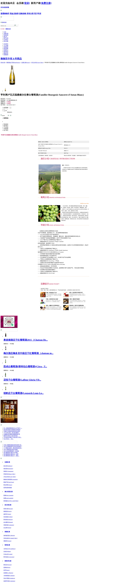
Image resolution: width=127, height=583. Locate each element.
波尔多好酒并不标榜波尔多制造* (12, 429)
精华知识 (6, 51)
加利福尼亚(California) (9, 535)
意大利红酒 (8, 505)
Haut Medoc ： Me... (9, 438)
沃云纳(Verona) (7, 527)
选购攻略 (22, 13)
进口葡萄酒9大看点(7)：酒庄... (11, 455)
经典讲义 (6, 50)
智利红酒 (7, 545)
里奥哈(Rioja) (7, 567)
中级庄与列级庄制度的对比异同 (12, 431)
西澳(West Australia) (8, 495)
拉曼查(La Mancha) (8, 572)
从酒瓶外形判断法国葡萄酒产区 (12, 434)
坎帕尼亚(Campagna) (9, 525)
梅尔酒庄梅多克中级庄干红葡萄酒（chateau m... (28, 353)
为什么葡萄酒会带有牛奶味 (11, 449)
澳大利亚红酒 (9, 491)
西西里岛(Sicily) (8, 511)
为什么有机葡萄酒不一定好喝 (11, 451)
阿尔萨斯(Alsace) (8, 484)
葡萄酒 (7, 28)
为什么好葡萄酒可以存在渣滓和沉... (13, 446)
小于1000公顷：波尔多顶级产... (12, 432)
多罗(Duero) (7, 570)
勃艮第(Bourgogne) (8, 468)
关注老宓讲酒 (5, 7)
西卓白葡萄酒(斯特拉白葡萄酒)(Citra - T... (25, 366)
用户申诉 (37, 13)
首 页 (5, 32)
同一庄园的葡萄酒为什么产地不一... (13, 428)
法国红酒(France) (25, 62)
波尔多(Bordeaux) (8, 466)
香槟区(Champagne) (8, 471)
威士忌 (5, 36)
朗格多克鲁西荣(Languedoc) (11, 479)
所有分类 (30, 13)
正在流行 (6, 43)
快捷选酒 (6, 35)
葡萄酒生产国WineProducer (13, 62)
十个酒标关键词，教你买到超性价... (13, 448)
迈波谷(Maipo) (7, 551)
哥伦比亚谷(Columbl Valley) (10, 538)
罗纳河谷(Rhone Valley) (9, 474)
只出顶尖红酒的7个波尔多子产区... (12, 437)
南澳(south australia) (8, 498)
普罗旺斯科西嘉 (8, 487)
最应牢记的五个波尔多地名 (11, 435)
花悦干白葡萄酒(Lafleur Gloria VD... (22, 379)
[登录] (27, 3)
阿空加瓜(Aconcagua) (9, 557)
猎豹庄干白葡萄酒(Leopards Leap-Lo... (24, 393)
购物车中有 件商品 (11, 58)
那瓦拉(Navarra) (8, 564)
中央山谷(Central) (8, 554)
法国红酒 (6, 33)
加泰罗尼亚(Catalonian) (9, 581)
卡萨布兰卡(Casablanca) (9, 548)
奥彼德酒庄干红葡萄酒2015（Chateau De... (26, 340)
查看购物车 (5, 13)
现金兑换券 (14, 13)
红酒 (10, 28)
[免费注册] (45, 3)
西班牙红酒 (8, 561)
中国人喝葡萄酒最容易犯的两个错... (13, 445)
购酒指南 (6, 54)
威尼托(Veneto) (7, 514)
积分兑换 (6, 41)
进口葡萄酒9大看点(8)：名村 (11, 454)
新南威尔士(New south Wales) (11, 500)
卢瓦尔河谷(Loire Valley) (37, 62)
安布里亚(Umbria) (8, 516)
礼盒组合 (6, 39)
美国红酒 (7, 531)
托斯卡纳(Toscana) (8, 508)
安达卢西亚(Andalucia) (9, 578)
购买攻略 (6, 48)
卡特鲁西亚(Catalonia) (9, 575)
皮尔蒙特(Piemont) (8, 522)
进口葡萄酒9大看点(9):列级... (11, 452)
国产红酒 (6, 38)
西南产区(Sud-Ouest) (9, 482)
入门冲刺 (6, 45)
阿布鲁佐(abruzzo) (8, 519)
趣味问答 (6, 53)
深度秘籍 (6, 47)
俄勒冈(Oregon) (7, 541)
